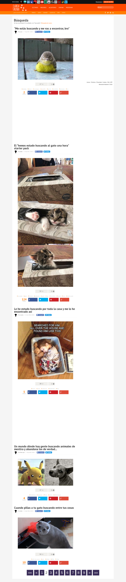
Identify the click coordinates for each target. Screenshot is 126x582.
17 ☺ (42, 84)
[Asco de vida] (21, 1)
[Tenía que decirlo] (59, 1)
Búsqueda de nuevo (46, 23)
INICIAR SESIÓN (108, 2)
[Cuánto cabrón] (38, 1)
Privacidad (99, 82)
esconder (20, 296)
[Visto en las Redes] (31, 1)
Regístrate (99, 2)
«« (30, 573)
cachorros (44, 388)
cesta (38, 388)
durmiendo (51, 388)
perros (33, 388)
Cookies (104, 82)
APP (111, 82)
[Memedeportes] (28, 1)
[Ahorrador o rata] (62, 1)
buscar (49, 89)
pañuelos (37, 296)
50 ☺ (42, 554)
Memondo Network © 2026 (105, 84)
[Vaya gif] (55, 1)
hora (63, 296)
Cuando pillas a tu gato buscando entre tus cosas (44, 507)
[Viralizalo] (65, 1)
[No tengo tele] (52, 1)
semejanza (36, 89)
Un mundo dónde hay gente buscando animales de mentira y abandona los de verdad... (44, 448)
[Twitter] (42, 93)
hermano (62, 89)
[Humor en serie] (48, 1)
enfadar (24, 89)
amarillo (43, 89)
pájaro (30, 89)
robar (57, 559)
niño (57, 388)
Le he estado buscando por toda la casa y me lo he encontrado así (44, 310)
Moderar (69, 7)
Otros (63, 12)
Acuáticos (52, 12)
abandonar (32, 495)
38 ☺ (42, 384)
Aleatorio (52, 7)
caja (47, 296)
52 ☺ (42, 291)
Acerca (88, 82)
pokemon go (57, 495)
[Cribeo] (45, 1)
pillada (47, 559)
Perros (34, 12)
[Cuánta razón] (25, 1)
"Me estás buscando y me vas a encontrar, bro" (41, 28)
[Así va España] (35, 1)
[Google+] (64, 93)
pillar (52, 559)
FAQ (108, 82)
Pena (45, 495)
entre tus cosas (35, 559)
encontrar (55, 89)
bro (67, 89)
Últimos (35, 7)
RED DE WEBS (15, 1)
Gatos (39, 12)
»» (96, 573)
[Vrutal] (42, 1)
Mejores (43, 7)
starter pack (69, 296)
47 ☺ (42, 490)
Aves (58, 12)
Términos (93, 82)
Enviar (61, 7)
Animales (39, 495)
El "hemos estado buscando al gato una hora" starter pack (41, 147)
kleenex (30, 296)
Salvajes (45, 12)
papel (42, 296)
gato (25, 296)
